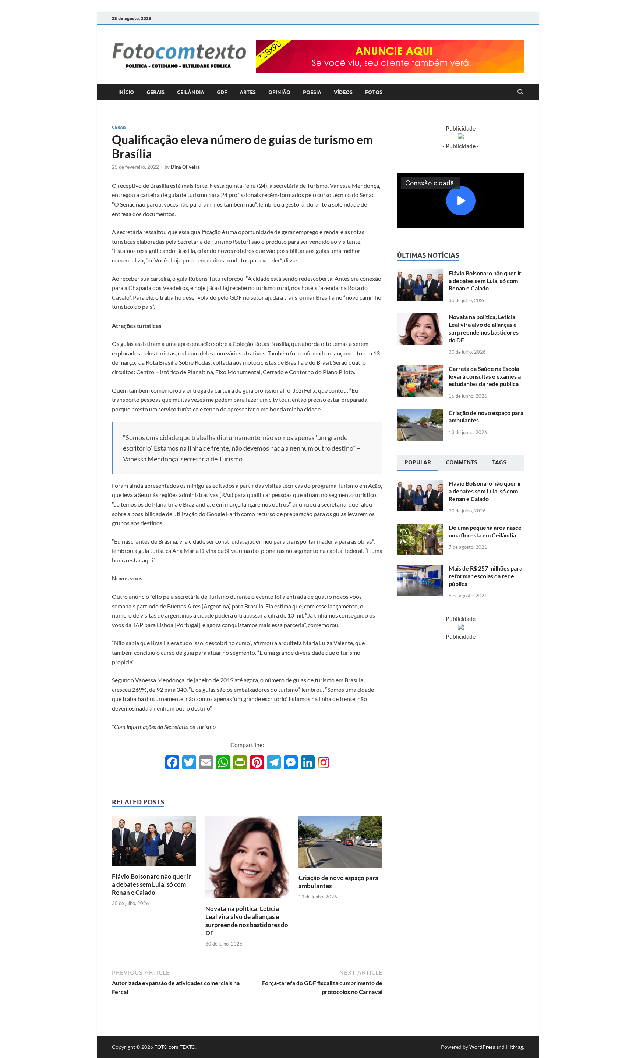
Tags (499, 462)
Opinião (279, 92)
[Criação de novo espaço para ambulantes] (340, 843)
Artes (248, 92)
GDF (222, 92)
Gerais (155, 92)
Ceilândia (190, 92)
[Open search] (520, 92)
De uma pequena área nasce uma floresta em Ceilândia (485, 531)
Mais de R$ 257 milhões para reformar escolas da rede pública (485, 576)
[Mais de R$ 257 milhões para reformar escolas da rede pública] (420, 568)
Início (126, 92)
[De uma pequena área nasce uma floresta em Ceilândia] (420, 528)
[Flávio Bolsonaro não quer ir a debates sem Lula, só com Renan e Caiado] (154, 843)
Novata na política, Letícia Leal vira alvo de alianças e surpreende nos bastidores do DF (246, 921)
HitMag (514, 1047)
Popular (417, 462)
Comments (461, 462)
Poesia (312, 92)
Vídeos (343, 92)
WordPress (482, 1047)
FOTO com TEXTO (174, 1047)
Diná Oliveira (185, 167)
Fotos (373, 92)
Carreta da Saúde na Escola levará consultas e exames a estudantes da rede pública (485, 376)
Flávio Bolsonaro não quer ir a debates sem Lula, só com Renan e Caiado (151, 884)
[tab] (417, 463)
